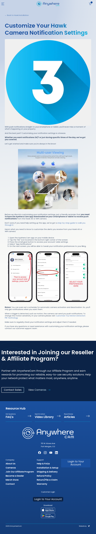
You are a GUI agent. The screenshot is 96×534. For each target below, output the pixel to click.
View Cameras (37, 390)
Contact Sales (13, 390)
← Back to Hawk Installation (17, 15)
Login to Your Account (76, 463)
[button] (4, 3)
